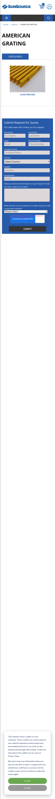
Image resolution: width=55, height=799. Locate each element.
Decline (27, 788)
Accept (27, 781)
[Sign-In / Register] (49, 6)
